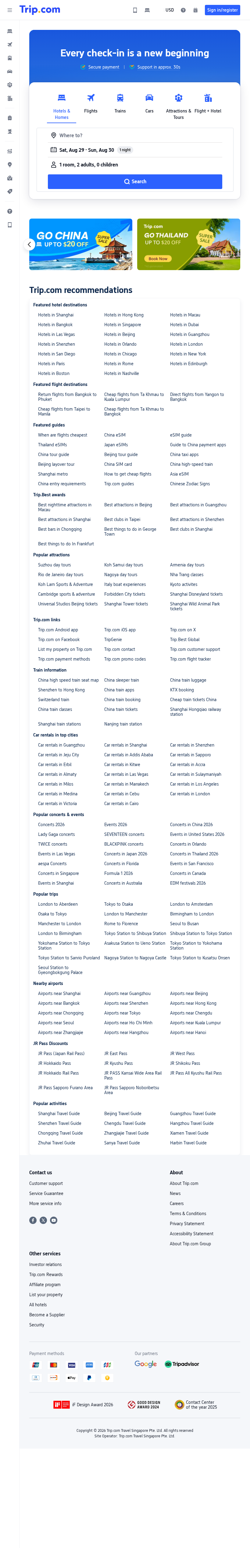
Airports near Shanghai (59, 993)
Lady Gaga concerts (56, 834)
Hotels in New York (188, 353)
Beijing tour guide (121, 454)
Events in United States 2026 (197, 834)
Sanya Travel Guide (122, 1142)
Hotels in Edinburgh (188, 363)
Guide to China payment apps (198, 444)
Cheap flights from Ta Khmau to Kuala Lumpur (134, 397)
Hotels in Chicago (120, 353)
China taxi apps (184, 454)
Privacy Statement (187, 1223)
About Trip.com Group (190, 1243)
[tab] (61, 105)
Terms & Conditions (188, 1213)
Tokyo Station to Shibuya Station (135, 933)
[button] (10, 10)
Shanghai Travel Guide (59, 1113)
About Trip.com (184, 1183)
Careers (177, 1203)
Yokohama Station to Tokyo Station (64, 946)
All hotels (38, 1304)
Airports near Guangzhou (127, 993)
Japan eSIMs (116, 444)
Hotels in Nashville (121, 373)
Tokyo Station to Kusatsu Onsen (200, 957)
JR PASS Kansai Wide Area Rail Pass (133, 1075)
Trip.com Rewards (45, 1274)
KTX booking (182, 689)
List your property (45, 1294)
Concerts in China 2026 (191, 824)
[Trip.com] (40, 10)
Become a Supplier (47, 1314)
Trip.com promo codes (125, 659)
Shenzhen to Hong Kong (61, 689)
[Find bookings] (195, 10)
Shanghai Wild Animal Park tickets (195, 606)
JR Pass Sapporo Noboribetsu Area (131, 1090)
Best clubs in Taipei (122, 519)
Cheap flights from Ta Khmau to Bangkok (134, 411)
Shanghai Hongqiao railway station (195, 712)
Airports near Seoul (56, 1022)
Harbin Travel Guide (188, 1142)
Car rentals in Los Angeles (194, 784)
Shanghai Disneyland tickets (196, 594)
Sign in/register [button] (222, 10)
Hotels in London (186, 344)
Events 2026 (115, 824)
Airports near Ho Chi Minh (128, 1022)
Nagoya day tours (120, 574)
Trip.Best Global (184, 639)
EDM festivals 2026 (188, 883)
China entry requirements (62, 483)
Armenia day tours (187, 564)
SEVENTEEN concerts (124, 834)
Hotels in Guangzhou (189, 334)
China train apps (119, 689)
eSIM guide (181, 435)
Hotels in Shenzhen (56, 344)
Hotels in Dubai (184, 324)
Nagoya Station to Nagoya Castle (135, 957)
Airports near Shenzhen (126, 1003)
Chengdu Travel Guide (125, 1123)
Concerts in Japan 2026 (125, 853)
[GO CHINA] (80, 244)
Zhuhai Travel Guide (56, 1142)
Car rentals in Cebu (121, 793)
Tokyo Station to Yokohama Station (196, 946)
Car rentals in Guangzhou (61, 745)
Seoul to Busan (184, 923)
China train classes (55, 709)
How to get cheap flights (127, 474)
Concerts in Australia (123, 883)
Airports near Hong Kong (193, 1003)
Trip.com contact (119, 649)
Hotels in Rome (119, 363)
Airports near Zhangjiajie (60, 1032)
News (175, 1193)
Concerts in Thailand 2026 (194, 853)
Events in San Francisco (192, 863)
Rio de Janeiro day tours (60, 574)
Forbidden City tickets (124, 594)
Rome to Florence (121, 923)
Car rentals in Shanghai (125, 745)
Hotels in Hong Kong (124, 314)
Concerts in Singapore (58, 873)
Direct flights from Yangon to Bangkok (197, 397)
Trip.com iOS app (120, 629)
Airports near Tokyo (122, 1013)
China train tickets (121, 709)
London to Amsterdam (191, 904)
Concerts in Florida (121, 863)
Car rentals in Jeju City (58, 754)
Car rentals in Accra (187, 764)
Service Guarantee (46, 1193)
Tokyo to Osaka (118, 904)
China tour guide (53, 454)
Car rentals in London (190, 793)
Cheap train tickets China (193, 699)
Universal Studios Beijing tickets (68, 603)
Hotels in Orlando (120, 344)
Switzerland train (53, 699)
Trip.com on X (183, 629)
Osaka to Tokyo (52, 913)
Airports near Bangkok (59, 1003)
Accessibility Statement (191, 1233)
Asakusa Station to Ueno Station (134, 943)
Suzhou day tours (54, 564)
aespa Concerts (52, 863)
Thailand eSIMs (52, 444)
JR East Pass (115, 1053)
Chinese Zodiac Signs (190, 483)
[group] (99, 67)
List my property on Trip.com (65, 649)
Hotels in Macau (185, 314)
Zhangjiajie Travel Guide (126, 1133)
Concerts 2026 (51, 824)
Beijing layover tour (56, 464)
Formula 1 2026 (118, 873)
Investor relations (45, 1264)
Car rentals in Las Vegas (126, 774)
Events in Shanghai (56, 883)
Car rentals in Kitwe (122, 764)
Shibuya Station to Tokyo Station (201, 933)
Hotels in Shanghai (55, 314)
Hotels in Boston (54, 373)
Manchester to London (59, 923)
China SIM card (118, 464)
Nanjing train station (123, 724)
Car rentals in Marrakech (126, 784)
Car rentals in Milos (55, 784)
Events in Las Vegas (56, 853)
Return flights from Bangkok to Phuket (67, 397)
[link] (135, 10)
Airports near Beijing (189, 993)
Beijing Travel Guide (122, 1113)
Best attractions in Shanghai (64, 519)
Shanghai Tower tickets (126, 603)
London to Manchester (125, 913)
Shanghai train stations (59, 724)
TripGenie (113, 639)
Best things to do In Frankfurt (66, 543)
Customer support (46, 1183)
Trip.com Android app (58, 629)
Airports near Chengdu (191, 1013)
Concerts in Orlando (188, 844)
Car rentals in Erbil (54, 764)
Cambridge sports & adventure (66, 594)
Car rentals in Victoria (57, 803)
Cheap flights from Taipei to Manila (64, 411)
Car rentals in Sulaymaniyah (195, 774)
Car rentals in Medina (57, 793)
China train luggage (188, 680)
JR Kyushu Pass (118, 1063)
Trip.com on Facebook (59, 639)
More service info (45, 1203)
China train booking (122, 699)
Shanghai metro (53, 474)
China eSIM (115, 435)
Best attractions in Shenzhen (197, 519)
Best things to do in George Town (130, 532)
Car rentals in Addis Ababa (128, 754)
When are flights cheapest (62, 435)
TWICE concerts (52, 844)
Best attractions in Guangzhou (198, 504)
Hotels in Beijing (119, 334)
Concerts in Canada (188, 873)
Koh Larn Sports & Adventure (65, 584)
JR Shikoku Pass (185, 1063)
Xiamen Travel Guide (189, 1133)
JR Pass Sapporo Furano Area (65, 1087)
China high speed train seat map (68, 680)
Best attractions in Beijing (128, 504)
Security (36, 1324)
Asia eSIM (179, 474)
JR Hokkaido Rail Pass (58, 1073)
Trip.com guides (119, 483)
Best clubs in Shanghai (191, 529)
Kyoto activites (183, 584)
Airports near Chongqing (61, 1013)
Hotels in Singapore (122, 324)
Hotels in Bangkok (55, 324)
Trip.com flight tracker (190, 659)
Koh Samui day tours (123, 564)
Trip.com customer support (195, 649)
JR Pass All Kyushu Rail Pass (196, 1073)
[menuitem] (10, 31)
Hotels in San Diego (56, 353)
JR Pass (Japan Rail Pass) (61, 1053)
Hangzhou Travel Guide (192, 1123)
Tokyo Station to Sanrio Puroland (69, 957)
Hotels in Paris (51, 363)
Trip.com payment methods (64, 659)
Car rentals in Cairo (121, 803)
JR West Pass (182, 1053)
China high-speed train (191, 464)
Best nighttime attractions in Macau (64, 507)
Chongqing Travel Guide (60, 1133)
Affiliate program (45, 1284)
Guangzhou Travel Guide (193, 1113)
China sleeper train (121, 680)
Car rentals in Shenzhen (192, 745)
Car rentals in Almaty (57, 774)
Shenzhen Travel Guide (59, 1123)
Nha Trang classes (186, 574)
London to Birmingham (60, 933)
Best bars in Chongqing (60, 529)
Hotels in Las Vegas (56, 334)
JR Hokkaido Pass (54, 1063)
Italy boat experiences (125, 584)
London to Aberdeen (58, 904)
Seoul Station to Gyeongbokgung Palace (60, 970)
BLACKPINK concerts (123, 844)
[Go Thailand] (188, 244)
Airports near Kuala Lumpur (195, 1022)
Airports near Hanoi (188, 1032)
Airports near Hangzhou (126, 1032)
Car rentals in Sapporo (190, 754)
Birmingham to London (192, 913)
